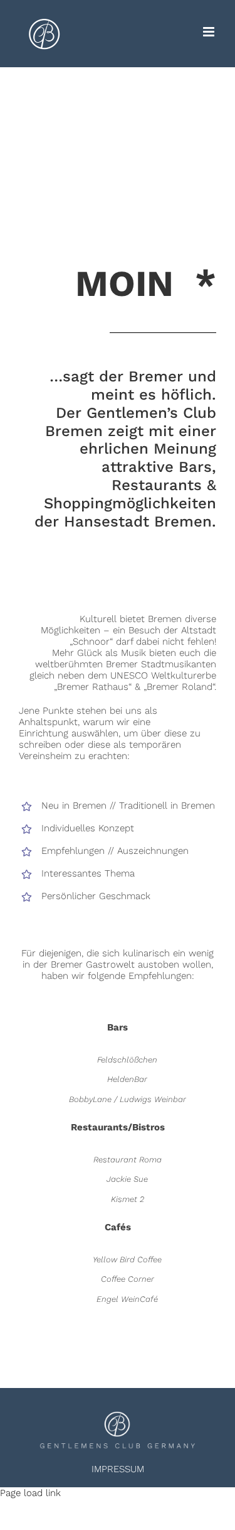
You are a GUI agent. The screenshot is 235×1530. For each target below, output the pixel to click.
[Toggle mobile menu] (209, 31)
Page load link (30, 1493)
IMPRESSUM (117, 1469)
